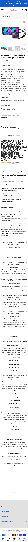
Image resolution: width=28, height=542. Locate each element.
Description (11, 137)
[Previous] (3, 29)
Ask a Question (5, 105)
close (25, 3)
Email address (5, 120)
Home (2, 15)
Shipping (11, 100)
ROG (7, 61)
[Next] (24, 29)
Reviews (18, 137)
